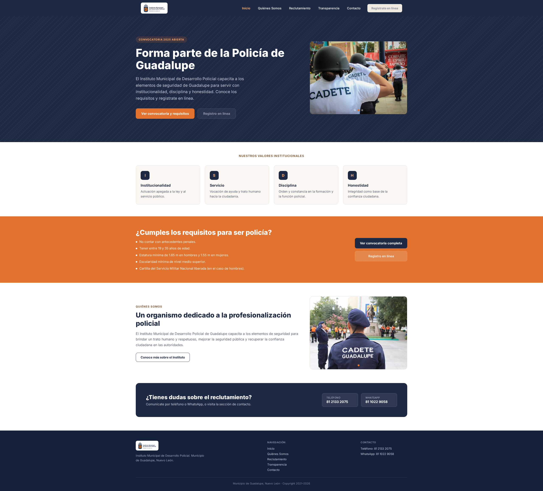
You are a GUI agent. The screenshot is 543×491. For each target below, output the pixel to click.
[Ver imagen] (355, 110)
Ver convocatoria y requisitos (165, 114)
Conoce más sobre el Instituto (163, 357)
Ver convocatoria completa (381, 243)
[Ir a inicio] (154, 8)
